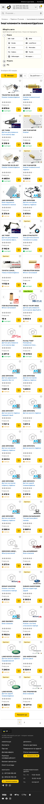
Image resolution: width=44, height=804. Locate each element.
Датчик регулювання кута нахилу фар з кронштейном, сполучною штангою (10, 239)
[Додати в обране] (20, 81)
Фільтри (10, 76)
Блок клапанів (28, 553)
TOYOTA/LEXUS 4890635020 (8, 271)
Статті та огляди (8, 765)
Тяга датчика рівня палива (30, 519)
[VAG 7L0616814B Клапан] (32, 121)
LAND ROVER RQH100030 (7, 692)
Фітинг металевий (30, 273)
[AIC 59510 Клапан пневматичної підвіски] (32, 86)
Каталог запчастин (9, 761)
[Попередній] (3, 86)
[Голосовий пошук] (41, 13)
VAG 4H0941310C (30, 657)
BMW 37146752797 (30, 235)
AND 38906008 (8, 200)
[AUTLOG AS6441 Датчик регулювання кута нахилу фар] (11, 332)
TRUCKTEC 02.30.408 (10, 95)
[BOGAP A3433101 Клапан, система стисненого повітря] (32, 613)
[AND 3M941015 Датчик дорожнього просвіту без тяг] (11, 367)
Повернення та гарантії (32, 749)
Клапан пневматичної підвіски (31, 98)
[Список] (25, 75)
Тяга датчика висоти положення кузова (31, 239)
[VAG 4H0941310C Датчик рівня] (32, 648)
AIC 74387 (6, 235)
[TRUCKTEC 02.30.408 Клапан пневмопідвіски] (11, 86)
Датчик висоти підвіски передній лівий (11, 414)
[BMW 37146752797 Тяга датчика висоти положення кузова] (32, 227)
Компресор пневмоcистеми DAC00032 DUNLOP (30, 344)
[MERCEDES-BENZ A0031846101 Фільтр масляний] (11, 542)
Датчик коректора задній (30, 589)
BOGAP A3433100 (9, 586)
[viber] (6, 785)
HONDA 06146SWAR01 (31, 516)
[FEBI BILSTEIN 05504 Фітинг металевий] (32, 262)
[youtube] (3, 798)
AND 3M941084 (8, 446)
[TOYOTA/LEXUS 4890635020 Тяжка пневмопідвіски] (11, 262)
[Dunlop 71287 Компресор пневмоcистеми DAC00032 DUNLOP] (32, 332)
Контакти (40, 2)
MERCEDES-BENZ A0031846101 (9, 551)
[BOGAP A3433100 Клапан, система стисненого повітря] (11, 577)
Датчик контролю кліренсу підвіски (30, 203)
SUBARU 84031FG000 (31, 586)
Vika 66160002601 (30, 551)
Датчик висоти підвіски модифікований (11, 660)
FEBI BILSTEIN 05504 (31, 270)
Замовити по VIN (32, 756)
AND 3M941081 (7, 516)
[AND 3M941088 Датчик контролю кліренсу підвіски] (32, 192)
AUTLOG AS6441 (8, 341)
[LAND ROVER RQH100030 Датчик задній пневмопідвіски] (11, 683)
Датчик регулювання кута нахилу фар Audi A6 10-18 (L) (32, 309)
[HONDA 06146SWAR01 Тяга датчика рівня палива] (32, 507)
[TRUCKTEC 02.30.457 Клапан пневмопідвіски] (11, 156)
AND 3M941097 (8, 411)
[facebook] (6, 798)
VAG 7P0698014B (30, 692)
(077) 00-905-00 (10, 773)
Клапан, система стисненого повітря (9, 589)
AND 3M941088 (29, 200)
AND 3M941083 (29, 376)
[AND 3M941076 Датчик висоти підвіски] (32, 437)
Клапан (26, 132)
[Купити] (18, 109)
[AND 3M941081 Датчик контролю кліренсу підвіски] (11, 507)
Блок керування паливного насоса (9, 203)
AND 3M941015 (7, 376)
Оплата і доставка (30, 745)
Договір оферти (8, 752)
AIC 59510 (27, 95)
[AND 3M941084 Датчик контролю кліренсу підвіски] (11, 437)
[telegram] (3, 785)
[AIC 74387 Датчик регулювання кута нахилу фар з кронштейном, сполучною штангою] (11, 227)
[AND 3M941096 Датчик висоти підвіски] (32, 402)
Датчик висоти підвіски (32, 413)
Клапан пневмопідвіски (11, 97)
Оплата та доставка (27, 2)
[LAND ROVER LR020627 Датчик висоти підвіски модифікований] (11, 648)
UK (7, 731)
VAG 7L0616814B (29, 130)
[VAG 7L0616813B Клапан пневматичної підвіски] (32, 156)
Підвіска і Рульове (17, 19)
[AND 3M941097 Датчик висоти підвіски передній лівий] (11, 402)
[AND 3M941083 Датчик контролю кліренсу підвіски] (32, 367)
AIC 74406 (6, 130)
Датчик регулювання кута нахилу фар (10, 133)
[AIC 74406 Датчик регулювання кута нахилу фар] (11, 121)
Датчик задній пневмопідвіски (29, 484)
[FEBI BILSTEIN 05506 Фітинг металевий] (11, 297)
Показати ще (22, 715)
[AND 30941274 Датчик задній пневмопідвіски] (32, 472)
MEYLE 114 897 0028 (31, 306)
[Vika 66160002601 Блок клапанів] (32, 542)
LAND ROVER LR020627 (11, 657)
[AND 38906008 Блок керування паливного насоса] (11, 192)
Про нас (5, 749)
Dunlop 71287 (28, 341)
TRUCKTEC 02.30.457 (10, 165)
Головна (5, 19)
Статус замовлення (30, 752)
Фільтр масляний (8, 553)
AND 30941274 (29, 481)
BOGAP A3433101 (30, 621)
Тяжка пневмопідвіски (10, 273)
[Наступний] (19, 86)
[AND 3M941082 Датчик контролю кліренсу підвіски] (11, 472)
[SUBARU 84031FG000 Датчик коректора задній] (32, 577)
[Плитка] (21, 75)
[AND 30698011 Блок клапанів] (11, 613)
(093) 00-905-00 (10, 777)
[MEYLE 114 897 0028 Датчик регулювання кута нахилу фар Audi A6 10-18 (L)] (32, 297)
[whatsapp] (10, 785)
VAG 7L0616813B (29, 165)
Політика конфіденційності (8, 757)
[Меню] (3, 7)
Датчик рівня (28, 659)
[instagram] (10, 798)
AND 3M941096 (29, 411)
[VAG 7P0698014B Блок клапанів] (32, 683)
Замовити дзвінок (11, 781)
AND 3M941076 (29, 446)
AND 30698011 (7, 621)
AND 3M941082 (8, 481)
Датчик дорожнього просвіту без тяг (9, 379)
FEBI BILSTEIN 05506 (10, 306)
